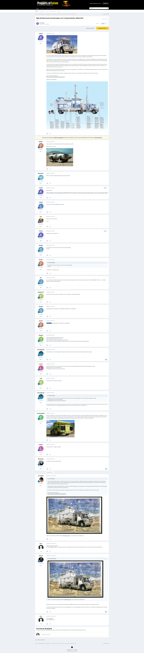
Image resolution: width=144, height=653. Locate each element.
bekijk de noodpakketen (58, 137)
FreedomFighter (41, 413)
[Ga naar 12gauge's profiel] (41, 339)
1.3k (41, 565)
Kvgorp (43, 22)
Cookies (75, 649)
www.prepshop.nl (98, 137)
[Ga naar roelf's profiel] (41, 382)
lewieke (41, 444)
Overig (37, 8)
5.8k (41, 454)
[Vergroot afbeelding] (61, 44)
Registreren (106, 3)
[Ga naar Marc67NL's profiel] (41, 177)
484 (41, 373)
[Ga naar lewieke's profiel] (41, 448)
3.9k (41, 151)
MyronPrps (41, 459)
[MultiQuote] (47, 133)
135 (41, 43)
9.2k (41, 359)
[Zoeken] (107, 8)
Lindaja (41, 202)
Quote (50, 133)
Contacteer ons (70, 649)
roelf (41, 378)
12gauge (41, 335)
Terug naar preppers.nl (50, 8)
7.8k (41, 255)
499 (41, 388)
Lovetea (41, 364)
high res (52, 547)
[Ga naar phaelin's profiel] (41, 145)
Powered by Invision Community (72, 651)
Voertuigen (47, 24)
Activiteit (42, 8)
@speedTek (49, 323)
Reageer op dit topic (103, 28)
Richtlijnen (42, 11)
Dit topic (103, 8)
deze (50, 618)
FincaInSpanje (40, 349)
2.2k (41, 183)
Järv (41, 277)
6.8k (41, 226)
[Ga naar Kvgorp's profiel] (37, 23)
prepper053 (41, 292)
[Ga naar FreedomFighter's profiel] (41, 417)
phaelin (41, 141)
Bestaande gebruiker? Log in (95, 3)
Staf (46, 11)
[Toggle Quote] (48, 262)
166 (41, 423)
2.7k (41, 485)
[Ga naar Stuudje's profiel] (41, 249)
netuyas (41, 555)
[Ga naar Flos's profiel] (41, 220)
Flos (41, 216)
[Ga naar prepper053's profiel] (41, 296)
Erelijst (59, 11)
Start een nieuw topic (90, 28)
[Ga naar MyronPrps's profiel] (41, 462)
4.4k (41, 468)
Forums (36, 11)
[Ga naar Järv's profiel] (41, 281)
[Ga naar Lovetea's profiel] (41, 367)
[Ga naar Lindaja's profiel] (41, 206)
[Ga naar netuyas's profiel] (41, 559)
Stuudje (41, 245)
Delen (98, 23)
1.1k (41, 287)
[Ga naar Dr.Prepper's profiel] (41, 479)
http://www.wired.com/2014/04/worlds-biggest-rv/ (55, 76)
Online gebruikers (52, 11)
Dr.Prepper (40, 475)
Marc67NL (40, 173)
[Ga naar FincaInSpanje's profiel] (41, 353)
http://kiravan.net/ (66, 535)
